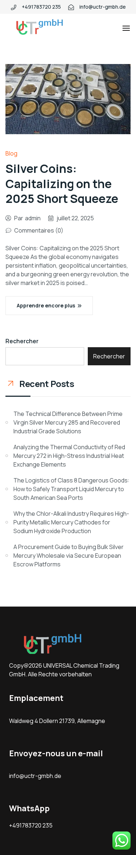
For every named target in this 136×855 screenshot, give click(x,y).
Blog (11, 153)
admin (33, 218)
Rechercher (21, 341)
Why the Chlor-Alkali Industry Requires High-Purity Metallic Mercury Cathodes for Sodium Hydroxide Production (71, 522)
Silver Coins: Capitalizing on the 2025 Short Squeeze (61, 184)
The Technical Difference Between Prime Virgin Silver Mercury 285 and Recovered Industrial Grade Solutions (68, 422)
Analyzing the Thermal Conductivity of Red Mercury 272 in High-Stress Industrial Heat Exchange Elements (69, 455)
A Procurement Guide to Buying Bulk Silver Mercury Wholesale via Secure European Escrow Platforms (68, 555)
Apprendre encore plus (46, 305)
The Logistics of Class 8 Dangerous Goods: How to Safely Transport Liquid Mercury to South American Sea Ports (71, 489)
